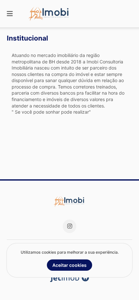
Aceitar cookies (69, 265)
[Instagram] (69, 226)
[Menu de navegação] (10, 13)
